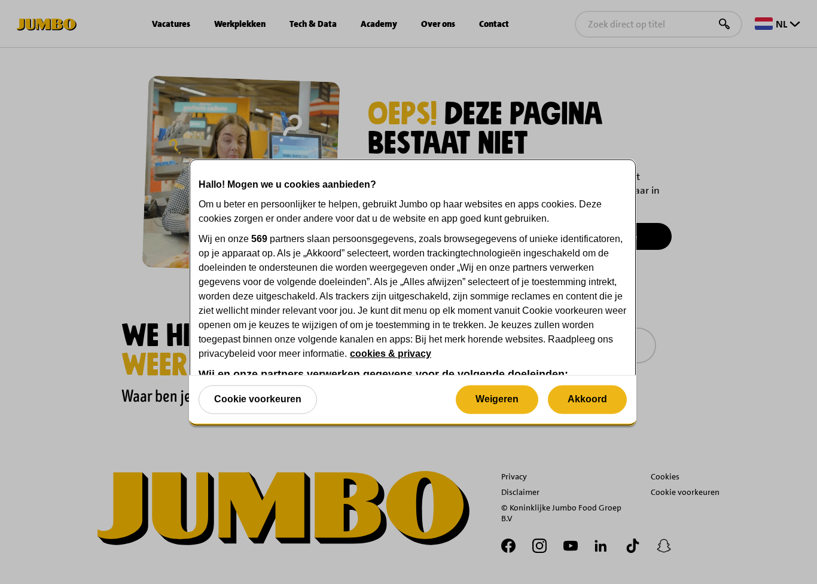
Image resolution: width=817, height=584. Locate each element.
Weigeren (497, 399)
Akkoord (587, 399)
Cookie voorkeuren (257, 399)
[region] (412, 292)
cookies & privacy (390, 353)
